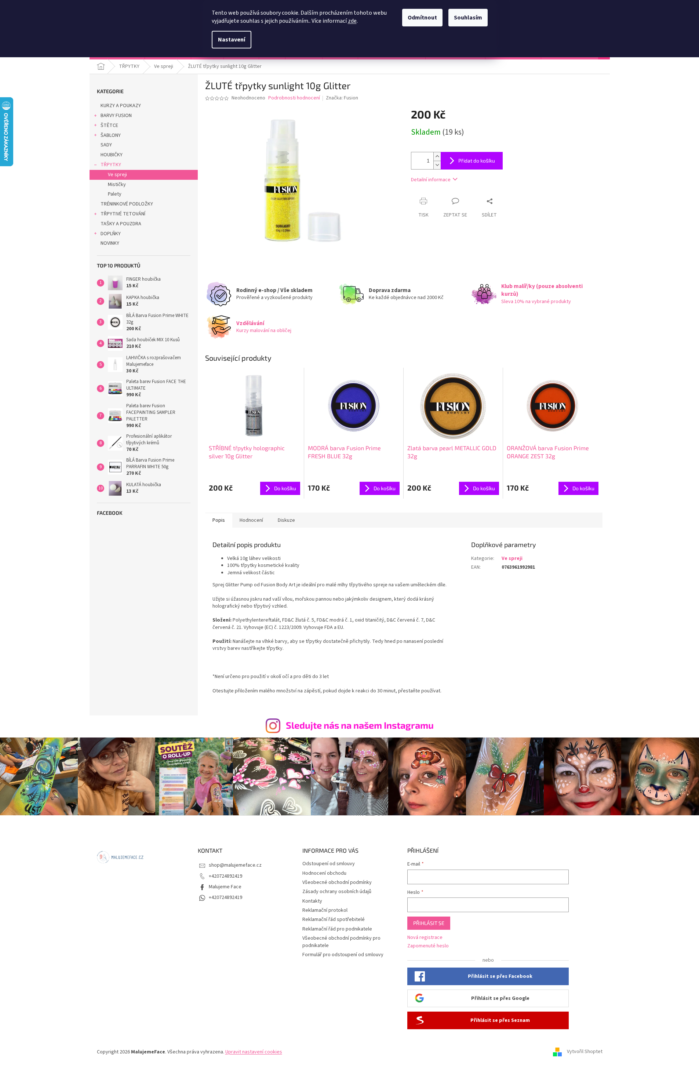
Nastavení (231, 40)
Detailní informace (431, 179)
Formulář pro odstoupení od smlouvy (342, 954)
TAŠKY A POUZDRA (121, 223)
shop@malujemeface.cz (235, 865)
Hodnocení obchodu (324, 873)
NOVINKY (110, 243)
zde (352, 21)
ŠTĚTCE (109, 125)
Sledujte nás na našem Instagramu (360, 725)
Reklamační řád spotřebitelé (333, 919)
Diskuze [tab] (286, 520)
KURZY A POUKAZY (121, 105)
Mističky (117, 184)
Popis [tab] (218, 520)
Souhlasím (468, 18)
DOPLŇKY (111, 233)
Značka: (342, 98)
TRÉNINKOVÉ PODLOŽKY (127, 204)
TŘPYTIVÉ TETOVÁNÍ (123, 214)
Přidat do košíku (476, 160)
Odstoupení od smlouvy (328, 863)
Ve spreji (117, 174)
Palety (114, 194)
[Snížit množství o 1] (437, 165)
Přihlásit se (428, 923)
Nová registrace (425, 937)
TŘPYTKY (111, 164)
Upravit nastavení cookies (253, 1052)
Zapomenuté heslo (428, 946)
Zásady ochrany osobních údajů (336, 891)
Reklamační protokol (324, 910)
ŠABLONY (111, 135)
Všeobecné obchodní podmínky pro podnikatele (341, 942)
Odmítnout (422, 18)
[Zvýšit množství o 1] (437, 156)
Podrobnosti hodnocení (294, 98)
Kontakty (312, 901)
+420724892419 (225, 876)
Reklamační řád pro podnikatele (337, 929)
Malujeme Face (225, 887)
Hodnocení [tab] (251, 520)
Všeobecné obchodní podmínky (337, 882)
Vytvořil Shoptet (584, 1052)
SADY (106, 145)
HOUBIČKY (112, 155)
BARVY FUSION (116, 115)
